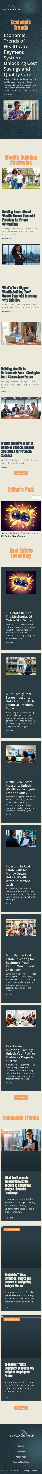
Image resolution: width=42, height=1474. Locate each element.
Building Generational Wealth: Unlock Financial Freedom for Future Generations (18, 218)
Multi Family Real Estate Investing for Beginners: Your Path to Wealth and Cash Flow (20, 962)
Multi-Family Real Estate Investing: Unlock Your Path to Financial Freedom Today (20, 701)
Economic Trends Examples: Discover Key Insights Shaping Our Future (19, 1370)
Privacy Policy (21, 1456)
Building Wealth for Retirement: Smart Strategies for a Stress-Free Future (20, 373)
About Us (21, 1446)
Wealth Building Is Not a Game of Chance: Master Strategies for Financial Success (17, 449)
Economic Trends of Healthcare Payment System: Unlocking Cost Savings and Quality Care (20, 55)
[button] (31, 6)
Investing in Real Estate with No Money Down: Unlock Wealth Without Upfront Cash (18, 875)
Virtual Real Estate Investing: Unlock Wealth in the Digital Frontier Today (21, 787)
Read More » (8, 95)
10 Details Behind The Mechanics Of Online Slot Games (19, 535)
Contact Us (21, 1451)
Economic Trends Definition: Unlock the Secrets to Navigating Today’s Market (18, 1280)
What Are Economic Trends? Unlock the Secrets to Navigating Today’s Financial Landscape (18, 1185)
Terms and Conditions (21, 1462)
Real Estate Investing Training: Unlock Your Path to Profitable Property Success (20, 1053)
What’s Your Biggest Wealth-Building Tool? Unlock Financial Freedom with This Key (19, 294)
